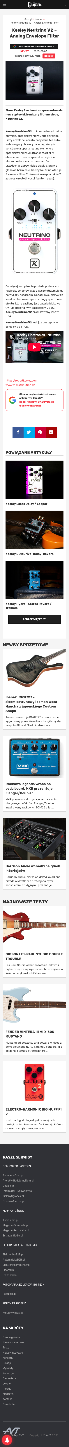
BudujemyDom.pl (13, 1175)
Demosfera (9, 1378)
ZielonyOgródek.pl (13, 1196)
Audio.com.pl (10, 1220)
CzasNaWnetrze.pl (13, 1201)
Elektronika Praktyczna (16, 1264)
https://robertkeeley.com (21, 380)
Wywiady (8, 1368)
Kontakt (7, 1399)
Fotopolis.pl (9, 1293)
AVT (48, 1435)
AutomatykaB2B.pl (14, 1259)
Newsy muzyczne (13, 1352)
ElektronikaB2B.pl (13, 1254)
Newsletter (9, 1404)
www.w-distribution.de (20, 385)
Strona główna (11, 1337)
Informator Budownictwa (17, 1191)
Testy (6, 1347)
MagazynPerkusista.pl (16, 1230)
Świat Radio (10, 1275)
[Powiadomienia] (7, 1440)
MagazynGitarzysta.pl (15, 1225)
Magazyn (8, 1394)
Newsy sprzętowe (13, 1342)
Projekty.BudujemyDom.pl (18, 1180)
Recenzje (8, 1373)
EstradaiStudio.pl (13, 1235)
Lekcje (7, 1383)
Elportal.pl (8, 1270)
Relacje (7, 1363)
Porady (7, 1388)
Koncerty (8, 1357)
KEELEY (49, 56)
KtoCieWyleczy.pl (13, 1312)
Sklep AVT (17, 1435)
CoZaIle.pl (8, 1185)
